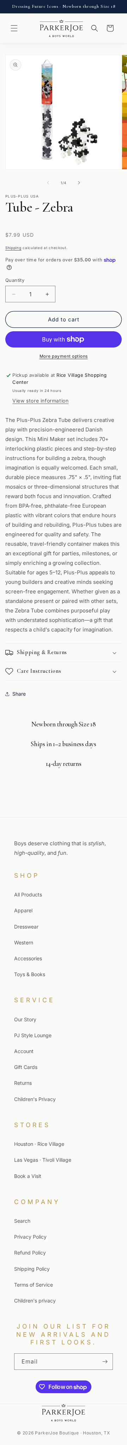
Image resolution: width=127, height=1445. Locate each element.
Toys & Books (29, 974)
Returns (23, 1083)
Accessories (28, 958)
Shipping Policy (32, 1269)
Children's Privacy (35, 1099)
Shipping (13, 248)
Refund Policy (30, 1253)
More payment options (64, 356)
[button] (14, 28)
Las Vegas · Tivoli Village (42, 1160)
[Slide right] (79, 183)
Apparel (23, 910)
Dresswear (26, 927)
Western (23, 942)
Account (24, 1051)
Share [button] (19, 694)
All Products (28, 894)
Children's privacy (35, 1301)
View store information (40, 401)
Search (22, 1221)
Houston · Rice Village (39, 1144)
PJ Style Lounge (33, 1035)
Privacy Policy (30, 1237)
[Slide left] (48, 183)
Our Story (25, 1019)
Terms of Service (33, 1285)
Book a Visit (27, 1176)
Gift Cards (25, 1067)
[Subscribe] (105, 1361)
